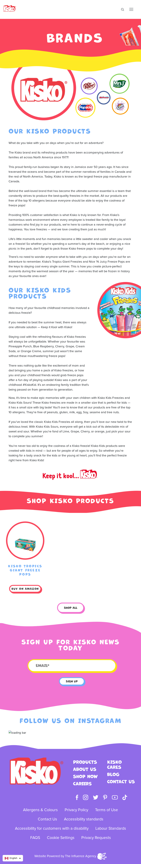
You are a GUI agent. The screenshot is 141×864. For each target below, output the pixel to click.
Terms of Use (106, 810)
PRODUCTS (85, 762)
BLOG (113, 774)
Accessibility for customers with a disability (52, 829)
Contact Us (47, 819)
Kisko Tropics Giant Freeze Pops (25, 570)
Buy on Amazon (25, 588)
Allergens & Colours (40, 810)
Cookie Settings (60, 838)
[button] (13, 858)
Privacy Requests (96, 838)
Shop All (70, 607)
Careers (82, 783)
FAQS (35, 838)
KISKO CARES (114, 765)
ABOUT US (84, 769)
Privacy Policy (76, 810)
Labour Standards (110, 829)
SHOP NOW (85, 776)
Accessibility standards (83, 819)
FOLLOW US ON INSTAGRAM (70, 721)
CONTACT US (121, 781)
